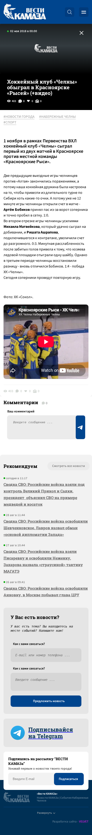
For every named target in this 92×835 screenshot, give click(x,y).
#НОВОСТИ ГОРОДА (19, 116)
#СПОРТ (10, 122)
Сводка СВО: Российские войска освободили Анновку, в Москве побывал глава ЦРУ (46, 591)
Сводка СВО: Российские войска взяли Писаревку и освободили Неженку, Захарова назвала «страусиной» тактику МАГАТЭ (43, 561)
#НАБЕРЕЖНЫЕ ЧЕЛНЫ (57, 116)
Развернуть (44, 813)
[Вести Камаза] (25, 12)
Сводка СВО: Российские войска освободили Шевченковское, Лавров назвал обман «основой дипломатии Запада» (46, 528)
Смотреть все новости (68, 466)
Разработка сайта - (70, 821)
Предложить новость (49, 701)
